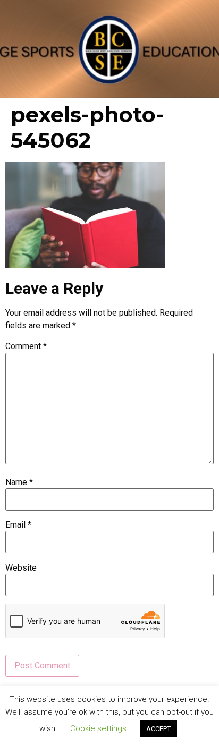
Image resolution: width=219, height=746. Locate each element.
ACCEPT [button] (158, 729)
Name (19, 482)
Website (21, 568)
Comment (26, 346)
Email (18, 525)
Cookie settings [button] (98, 728)
